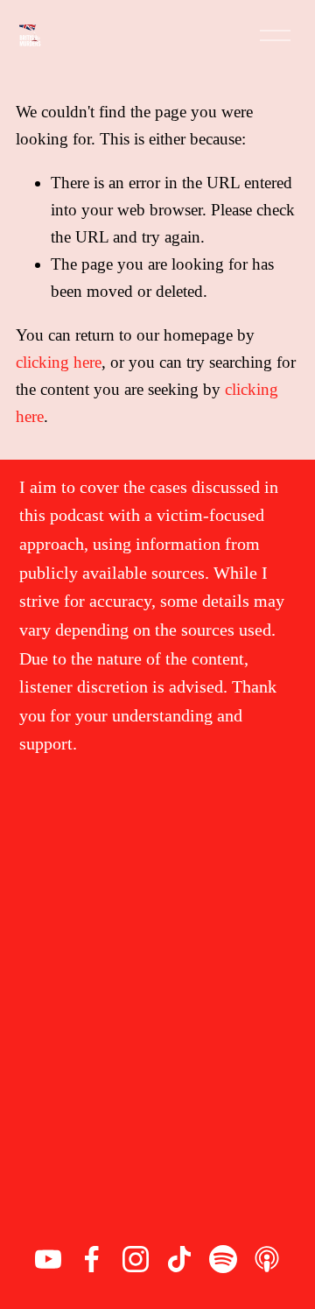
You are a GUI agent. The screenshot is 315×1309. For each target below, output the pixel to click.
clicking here (59, 362)
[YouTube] (48, 1259)
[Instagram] (136, 1259)
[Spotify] (223, 1259)
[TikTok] (179, 1259)
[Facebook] (92, 1259)
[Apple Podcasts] (267, 1259)
